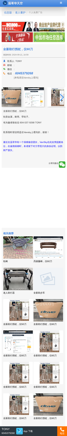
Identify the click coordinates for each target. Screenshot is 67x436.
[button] (61, 97)
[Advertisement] (33, 198)
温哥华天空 (15, 3)
